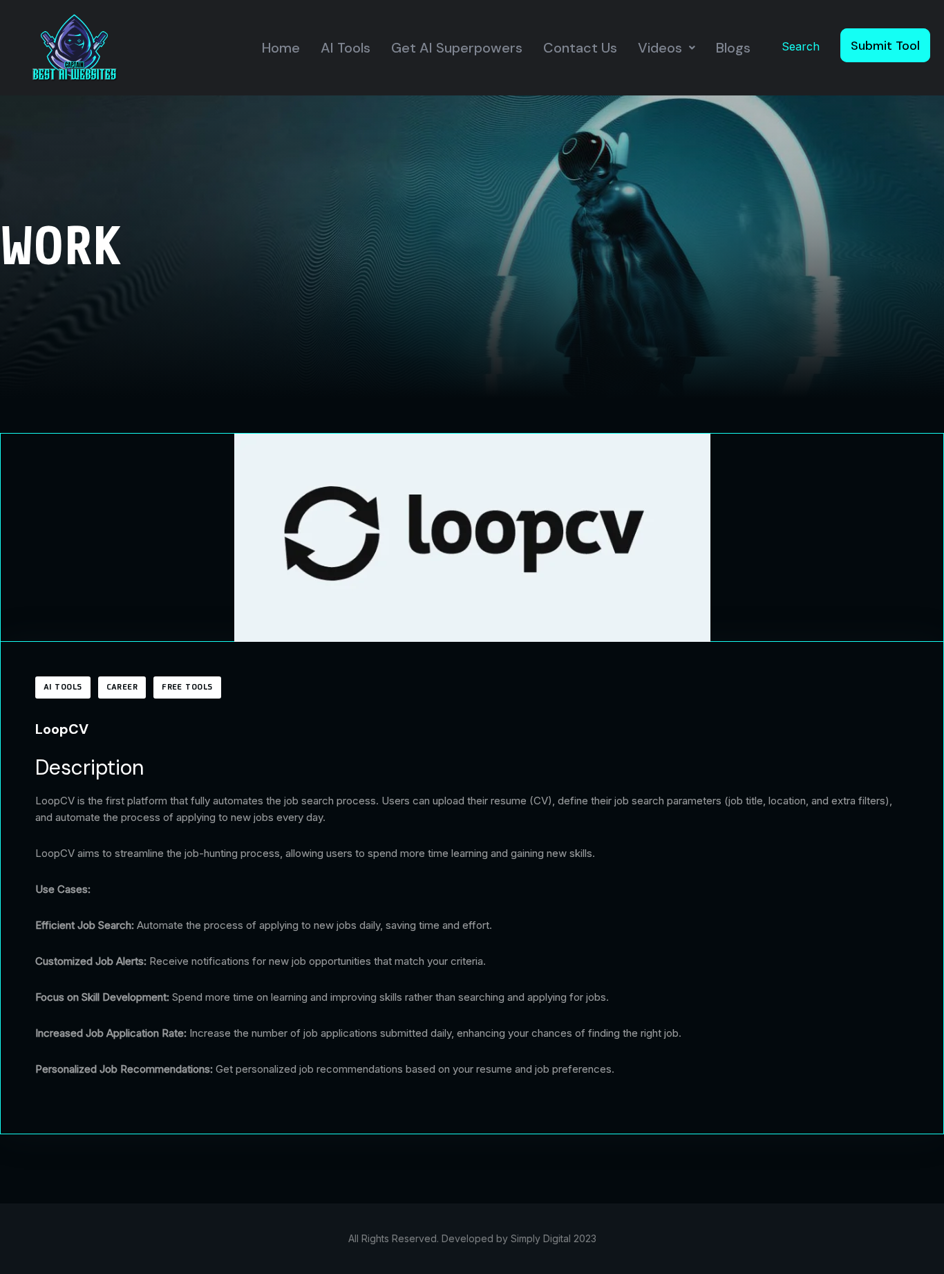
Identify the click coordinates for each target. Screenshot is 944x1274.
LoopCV (61, 729)
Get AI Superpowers (456, 48)
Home (281, 48)
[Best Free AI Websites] (74, 46)
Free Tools (187, 687)
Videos (660, 48)
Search (801, 46)
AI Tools (345, 48)
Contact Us (580, 48)
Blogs (733, 48)
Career (122, 687)
